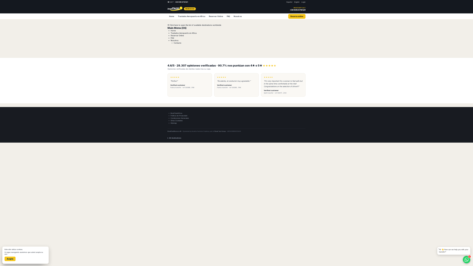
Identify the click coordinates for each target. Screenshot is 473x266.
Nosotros (238, 16)
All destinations (175, 135)
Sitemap (174, 120)
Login (303, 2)
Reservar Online (216, 16)
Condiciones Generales (180, 115)
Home (171, 16)
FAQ (228, 16)
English (296, 2)
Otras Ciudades (177, 118)
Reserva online (296, 16)
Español (289, 2)
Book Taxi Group (220, 128)
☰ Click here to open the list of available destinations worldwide (194, 25)
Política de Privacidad (179, 113)
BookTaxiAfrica (176, 110)
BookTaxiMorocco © (174, 128)
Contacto (177, 43)
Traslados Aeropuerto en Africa (191, 16)
